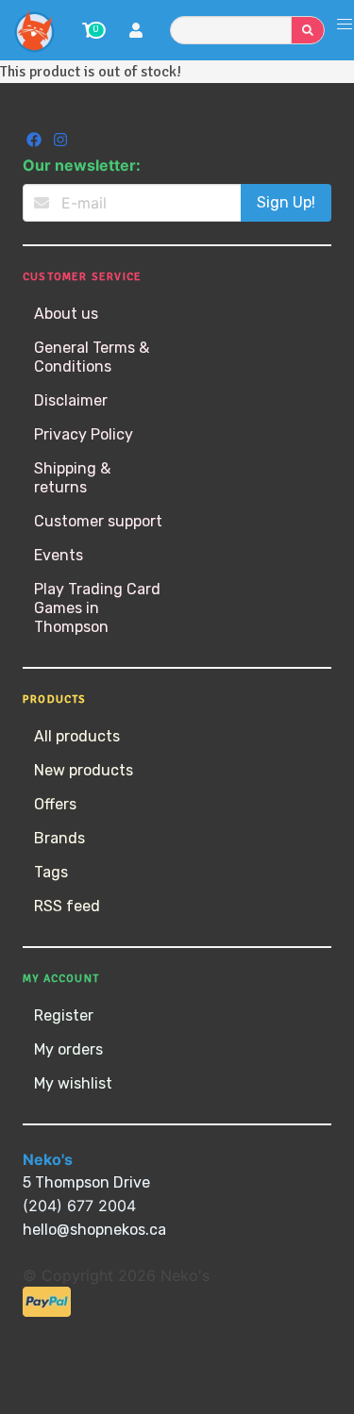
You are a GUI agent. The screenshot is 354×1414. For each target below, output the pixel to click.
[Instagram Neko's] (60, 142)
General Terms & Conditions (91, 357)
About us (66, 314)
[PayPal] (47, 1312)
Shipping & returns (72, 477)
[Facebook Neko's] (36, 142)
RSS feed (67, 906)
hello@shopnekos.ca (94, 1230)
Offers (55, 804)
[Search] (308, 30)
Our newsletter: (82, 165)
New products (83, 770)
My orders (68, 1049)
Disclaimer (71, 400)
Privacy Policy (83, 434)
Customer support (98, 521)
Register (63, 1015)
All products (77, 736)
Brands (59, 838)
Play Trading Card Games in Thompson (97, 608)
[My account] (136, 33)
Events (58, 555)
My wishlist (73, 1083)
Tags (51, 872)
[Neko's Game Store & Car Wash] (34, 30)
